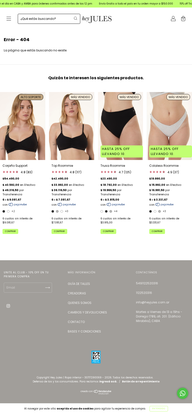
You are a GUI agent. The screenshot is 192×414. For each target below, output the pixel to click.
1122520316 (144, 293)
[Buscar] (75, 18)
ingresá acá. (108, 381)
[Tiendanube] (96, 393)
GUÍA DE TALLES (79, 284)
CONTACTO (76, 322)
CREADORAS (77, 293)
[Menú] (8, 19)
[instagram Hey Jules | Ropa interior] (8, 306)
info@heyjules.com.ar (152, 302)
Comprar (10, 231)
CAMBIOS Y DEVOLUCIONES (87, 312)
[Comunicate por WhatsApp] (182, 393)
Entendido (158, 408)
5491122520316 (147, 283)
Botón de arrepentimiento (141, 381)
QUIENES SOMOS (80, 303)
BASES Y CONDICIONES (84, 331)
